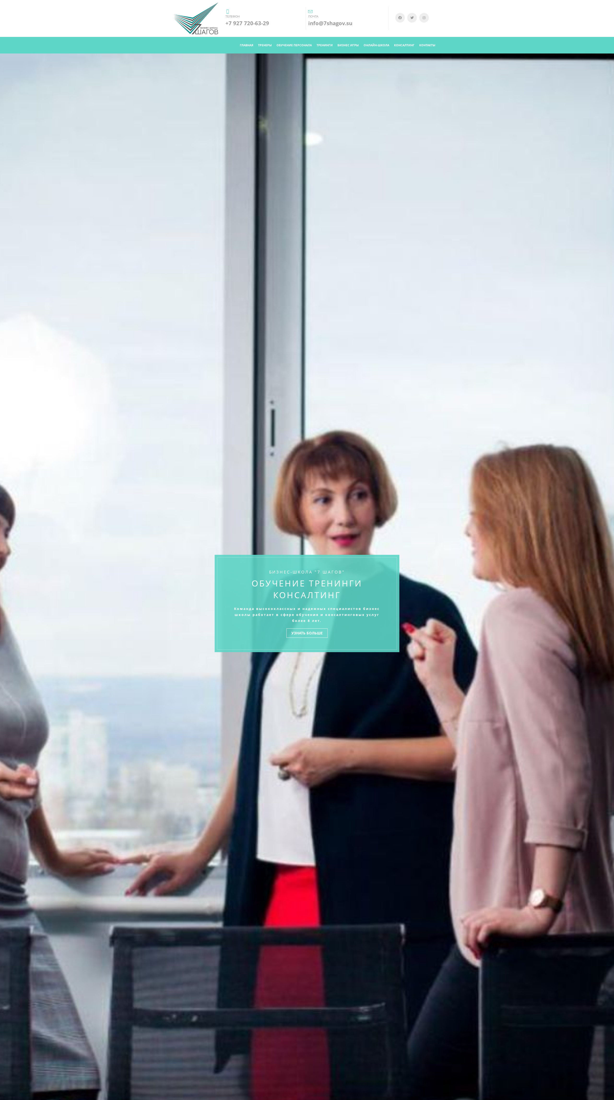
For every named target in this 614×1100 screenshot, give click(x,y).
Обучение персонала (294, 45)
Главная (246, 45)
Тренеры (265, 45)
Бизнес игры (348, 45)
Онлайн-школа (376, 45)
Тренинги (325, 45)
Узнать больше (307, 633)
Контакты (427, 45)
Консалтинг (404, 45)
